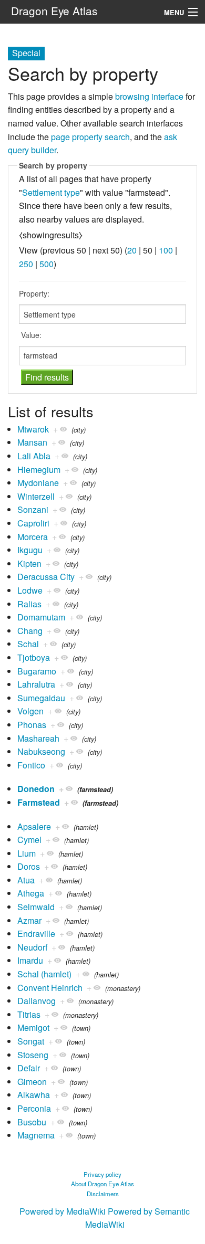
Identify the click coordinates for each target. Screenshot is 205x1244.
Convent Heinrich (50, 988)
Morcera (32, 537)
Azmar (29, 920)
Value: (31, 335)
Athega (30, 893)
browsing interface (149, 96)
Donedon (36, 789)
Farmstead (38, 802)
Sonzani (32, 509)
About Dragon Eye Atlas (102, 1183)
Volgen (30, 711)
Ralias (29, 604)
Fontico (31, 765)
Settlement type (51, 192)
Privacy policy (102, 1174)
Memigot (33, 1027)
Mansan (32, 442)
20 (132, 250)
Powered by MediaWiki (62, 1211)
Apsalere (34, 826)
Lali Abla (33, 456)
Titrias (28, 1014)
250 (26, 264)
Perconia (34, 1108)
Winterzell (36, 496)
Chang (30, 631)
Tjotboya (33, 657)
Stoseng (32, 1055)
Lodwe (30, 590)
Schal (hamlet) (44, 974)
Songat (30, 1041)
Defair (28, 1068)
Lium (26, 853)
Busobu (31, 1122)
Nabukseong (41, 751)
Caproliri (33, 523)
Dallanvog (36, 1001)
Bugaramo (36, 671)
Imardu (30, 960)
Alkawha (33, 1095)
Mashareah (38, 738)
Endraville (36, 933)
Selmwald (36, 907)
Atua (26, 880)
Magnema (36, 1135)
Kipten (29, 563)
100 (166, 250)
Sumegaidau (41, 698)
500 (46, 264)
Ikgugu (30, 550)
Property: (34, 293)
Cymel (29, 840)
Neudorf (32, 947)
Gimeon (32, 1082)
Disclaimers (103, 1193)
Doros (28, 866)
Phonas (31, 725)
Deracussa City (46, 577)
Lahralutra (36, 684)
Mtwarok (33, 429)
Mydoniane (38, 483)
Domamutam (41, 617)
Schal (28, 644)
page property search (90, 137)
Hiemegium (38, 469)
